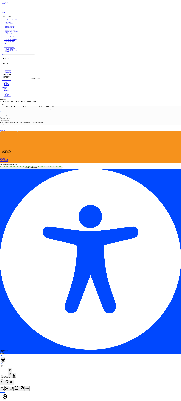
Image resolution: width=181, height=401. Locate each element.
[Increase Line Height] (1, 363)
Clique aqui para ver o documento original (8, 110)
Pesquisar (1, 99)
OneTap (5, 351)
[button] (91, 12)
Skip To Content (2, 391)
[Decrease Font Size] (1, 355)
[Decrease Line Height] (1, 366)
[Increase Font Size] (1, 352)
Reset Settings (2, 392)
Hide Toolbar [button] (2, 353)
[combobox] (31, 167)
